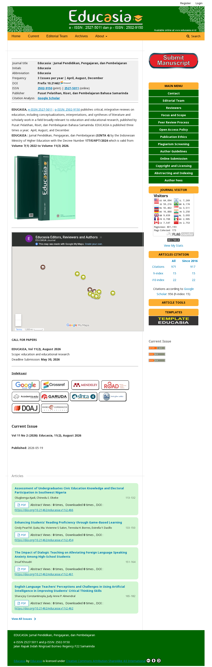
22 (173, 280)
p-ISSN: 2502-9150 (67, 109)
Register (185, 3)
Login (199, 3)
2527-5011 (71, 88)
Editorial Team (56, 36)
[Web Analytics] (173, 240)
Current (33, 36)
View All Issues (22, 619)
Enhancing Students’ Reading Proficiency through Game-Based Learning (68, 522)
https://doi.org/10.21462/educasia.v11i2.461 (44, 574)
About (100, 36)
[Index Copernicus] (55, 412)
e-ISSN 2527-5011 (40, 109)
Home (16, 36)
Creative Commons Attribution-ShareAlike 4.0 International (106, 661)
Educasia (19, 661)
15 (173, 273)
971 (173, 267)
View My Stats (173, 245)
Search (195, 36)
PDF (23, 505)
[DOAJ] (26, 412)
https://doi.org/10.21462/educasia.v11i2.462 (44, 608)
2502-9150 (45, 88)
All (173, 261)
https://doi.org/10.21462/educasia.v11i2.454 (44, 540)
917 (189, 267)
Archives (81, 36)
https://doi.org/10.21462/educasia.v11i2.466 (44, 510)
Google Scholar (49, 98)
